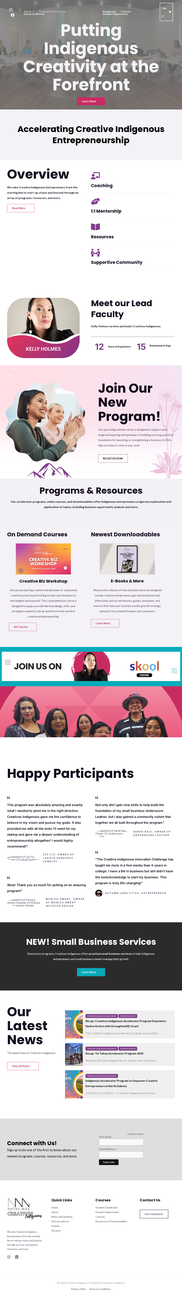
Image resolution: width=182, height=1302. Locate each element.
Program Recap (127, 1016)
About (27, 11)
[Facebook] (12, 15)
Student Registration (115, 14)
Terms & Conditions (100, 1288)
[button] (32, 11)
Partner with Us (60, 1221)
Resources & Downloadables (111, 1221)
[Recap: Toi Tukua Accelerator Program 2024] (74, 1054)
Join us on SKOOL (34, 14)
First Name (105, 1136)
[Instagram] (11, 10)
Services (56, 1230)
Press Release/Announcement (101, 1016)
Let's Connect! (154, 1214)
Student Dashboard (106, 1207)
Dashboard (109, 11)
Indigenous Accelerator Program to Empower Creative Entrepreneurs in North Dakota (121, 1083)
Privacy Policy (78, 1288)
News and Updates (62, 1216)
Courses (126, 11)
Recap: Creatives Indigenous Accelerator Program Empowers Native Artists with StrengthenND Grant (125, 1023)
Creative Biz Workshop (43, 581)
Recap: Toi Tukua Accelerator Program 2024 (114, 1053)
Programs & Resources (52, 11)
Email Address (108, 1149)
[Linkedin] (16, 1257)
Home (54, 1207)
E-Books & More (127, 581)
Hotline (55, 1225)
